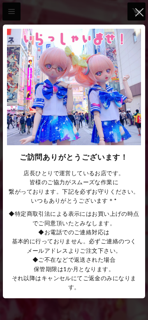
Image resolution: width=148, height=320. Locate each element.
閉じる (139, 12)
